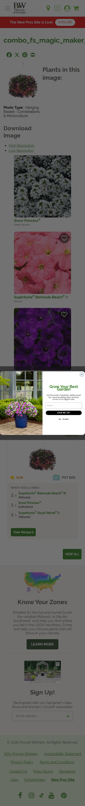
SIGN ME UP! (63, 413)
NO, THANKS (64, 419)
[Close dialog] (82, 374)
